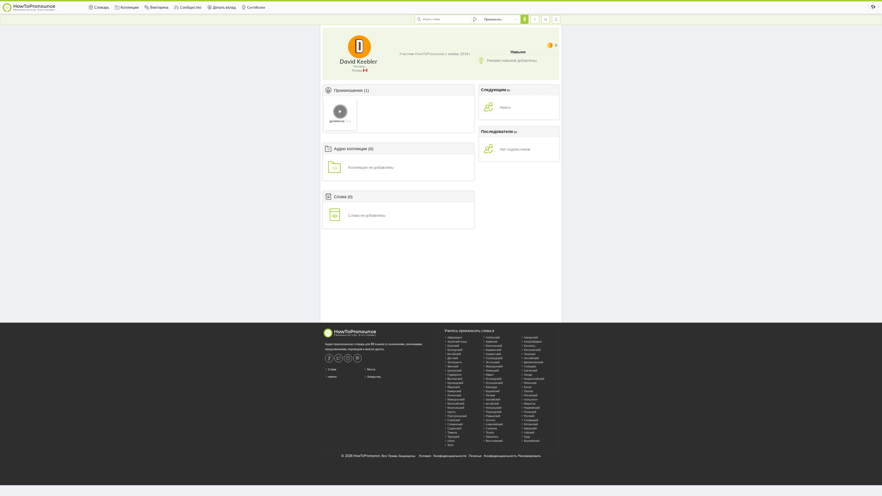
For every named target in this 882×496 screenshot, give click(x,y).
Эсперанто (454, 362)
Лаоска (528, 391)
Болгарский (454, 350)
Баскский (453, 345)
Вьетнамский (494, 440)
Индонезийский (533, 378)
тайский (528, 432)
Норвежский (531, 407)
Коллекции (130, 7)
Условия (425, 456)
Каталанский (532, 350)
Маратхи (529, 403)
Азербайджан (532, 341)
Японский (530, 383)
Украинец (491, 436)
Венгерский (454, 378)
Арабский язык (457, 341)
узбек (451, 440)
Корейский (492, 391)
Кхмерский (454, 391)
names (332, 376)
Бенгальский (493, 345)
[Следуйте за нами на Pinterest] (358, 358)
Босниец (529, 345)
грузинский (454, 370)
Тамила (452, 432)
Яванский (453, 387)
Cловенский (455, 424)
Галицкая (529, 366)
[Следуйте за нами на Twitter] (339, 358)
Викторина (159, 7)
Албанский (492, 337)
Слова (331, 369)
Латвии (490, 395)
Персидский (493, 412)
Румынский (492, 416)
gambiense (337, 121)
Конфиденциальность (500, 456)
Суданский (454, 428)
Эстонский (492, 362)
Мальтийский (455, 403)
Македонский (456, 399)
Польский (529, 412)
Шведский (530, 428)
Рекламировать (529, 456)
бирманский (493, 350)
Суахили (491, 428)
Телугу (489, 432)
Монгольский (455, 407)
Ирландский (455, 383)
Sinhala (490, 420)
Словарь (101, 7)
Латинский (454, 395)
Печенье (475, 456)
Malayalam (530, 399)
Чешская (529, 354)
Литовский (530, 395)
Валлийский (531, 440)
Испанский (530, 424)
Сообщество (190, 7)
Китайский (454, 354)
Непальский (493, 407)
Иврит (489, 374)
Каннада (491, 387)
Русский (528, 416)
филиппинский (533, 362)
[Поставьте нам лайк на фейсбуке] (329, 358)
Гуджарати (454, 374)
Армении (491, 341)
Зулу (450, 445)
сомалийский (494, 424)
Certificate (256, 7)
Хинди (527, 374)
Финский (452, 366)
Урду (526, 436)
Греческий (530, 370)
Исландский (493, 378)
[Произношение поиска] (524, 19)
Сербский (453, 420)
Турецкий (453, 436)
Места (370, 369)
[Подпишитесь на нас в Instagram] (348, 358)
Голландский (494, 358)
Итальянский (494, 383)
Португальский (457, 416)
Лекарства (373, 376)
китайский (492, 403)
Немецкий (492, 370)
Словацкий (530, 420)
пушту (451, 412)
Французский (494, 366)
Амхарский (530, 337)
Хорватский (493, 354)
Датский (452, 358)
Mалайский (492, 399)
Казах (527, 387)
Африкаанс (454, 337)
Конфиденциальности (449, 456)
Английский (531, 358)
